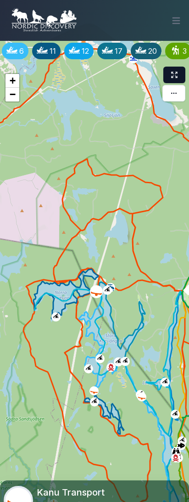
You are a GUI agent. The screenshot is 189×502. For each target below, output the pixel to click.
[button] (105, 288)
